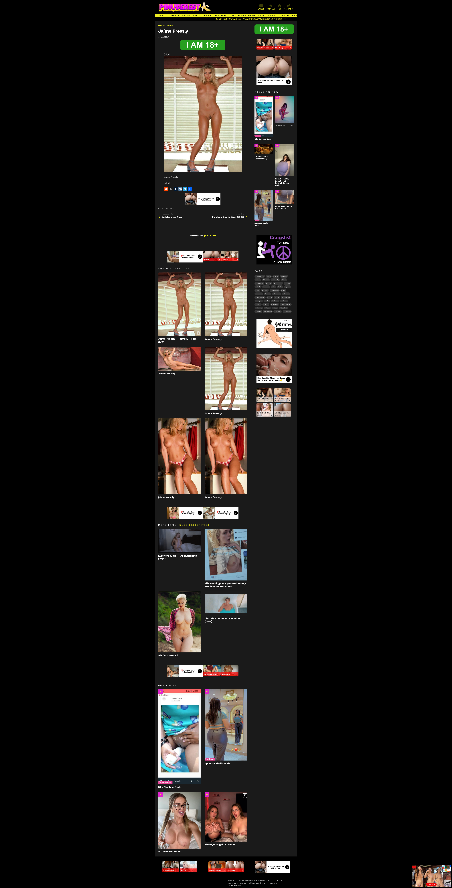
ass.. (258, 280)
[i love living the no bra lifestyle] (284, 197)
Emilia (288, 283)
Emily (258, 287)
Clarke (266, 280)
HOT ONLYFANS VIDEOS (243, 15)
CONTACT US (232, 881)
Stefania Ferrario (168, 655)
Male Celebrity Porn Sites (237, 883)
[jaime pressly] (179, 456)
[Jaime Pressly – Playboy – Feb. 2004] (179, 304)
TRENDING (288, 9)
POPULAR (271, 9)
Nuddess (271, 881)
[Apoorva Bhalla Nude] (226, 725)
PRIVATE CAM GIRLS (291, 15)
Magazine (286, 297)
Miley (267, 301)
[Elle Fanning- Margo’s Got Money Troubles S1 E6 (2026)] (226, 555)
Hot (160, 794)
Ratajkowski (286, 304)
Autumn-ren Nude (169, 851)
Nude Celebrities (194, 525)
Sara (275, 308)
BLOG (219, 19)
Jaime (162, 209)
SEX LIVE (163, 15)
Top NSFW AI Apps (234, 885)
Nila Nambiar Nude (169, 787)
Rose (268, 308)
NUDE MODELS (222, 15)
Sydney (278, 311)
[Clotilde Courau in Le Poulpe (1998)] (226, 603)
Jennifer (277, 294)
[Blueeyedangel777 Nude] (226, 817)
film (280, 287)
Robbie (259, 308)
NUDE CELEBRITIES (180, 15)
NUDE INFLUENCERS (202, 15)
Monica (276, 301)
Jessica (286, 294)
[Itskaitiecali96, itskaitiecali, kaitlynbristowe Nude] (284, 160)
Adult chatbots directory (257, 883)
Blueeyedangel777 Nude (220, 844)
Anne (276, 276)
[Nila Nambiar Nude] (179, 736)
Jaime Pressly (213, 339)
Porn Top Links (282, 881)
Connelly (276, 280)
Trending (160, 691)
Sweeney (268, 311)
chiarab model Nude (284, 126)
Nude (258, 304)
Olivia (266, 304)
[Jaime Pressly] (226, 304)
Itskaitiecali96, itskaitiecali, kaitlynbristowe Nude (282, 182)
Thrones (288, 311)
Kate (270, 297)
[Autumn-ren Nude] (179, 820)
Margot (259, 301)
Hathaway (275, 290)
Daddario (260, 283)
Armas (284, 276)
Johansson (260, 297)
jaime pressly (166, 497)
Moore (285, 301)
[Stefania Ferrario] (179, 621)
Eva (274, 287)
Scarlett (284, 308)
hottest (259, 294)
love (277, 297)
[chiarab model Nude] (284, 109)
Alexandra (260, 276)
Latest (261, 9)
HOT (279, 9)
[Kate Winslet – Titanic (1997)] (263, 149)
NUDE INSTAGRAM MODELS (256, 19)
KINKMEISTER (273, 883)
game (288, 287)
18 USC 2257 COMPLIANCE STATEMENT (252, 881)
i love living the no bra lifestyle (283, 207)
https (268, 294)
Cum (284, 280)
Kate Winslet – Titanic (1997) (261, 157)
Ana (269, 276)
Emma (267, 287)
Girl (258, 290)
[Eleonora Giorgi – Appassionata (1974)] (179, 541)
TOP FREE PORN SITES (268, 15)
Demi (269, 283)
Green (265, 290)
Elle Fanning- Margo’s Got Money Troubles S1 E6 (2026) (225, 585)
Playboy (275, 304)
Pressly (170, 209)
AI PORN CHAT (278, 19)
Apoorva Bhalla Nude (217, 763)
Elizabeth (278, 283)
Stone (259, 311)
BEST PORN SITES (232, 19)
